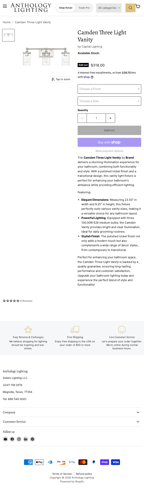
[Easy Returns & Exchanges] (28, 338)
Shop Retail (65, 8)
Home (7, 22)
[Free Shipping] (75, 336)
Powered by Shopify (72, 481)
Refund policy (84, 473)
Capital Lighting (92, 46)
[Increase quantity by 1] (110, 118)
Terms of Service (62, 473)
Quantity (83, 110)
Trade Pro (84, 8)
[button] (72, 301)
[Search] (130, 8)
